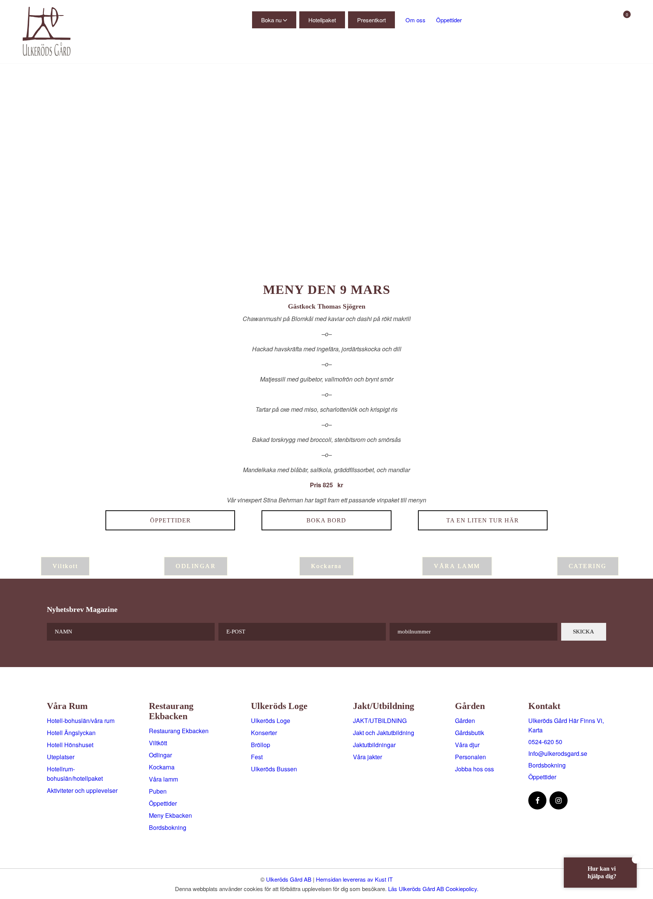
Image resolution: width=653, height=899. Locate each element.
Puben (158, 791)
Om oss (415, 20)
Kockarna (162, 767)
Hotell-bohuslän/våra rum (81, 720)
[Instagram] (558, 800)
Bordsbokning (167, 827)
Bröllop (260, 744)
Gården (465, 720)
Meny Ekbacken (170, 815)
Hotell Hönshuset (70, 744)
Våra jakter (367, 756)
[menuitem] (118, 52)
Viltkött (158, 742)
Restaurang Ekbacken (179, 730)
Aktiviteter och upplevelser (82, 790)
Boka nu (271, 20)
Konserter (264, 732)
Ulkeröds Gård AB (288, 879)
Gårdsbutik (469, 732)
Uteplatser (60, 756)
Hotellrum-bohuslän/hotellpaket (75, 774)
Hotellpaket (322, 20)
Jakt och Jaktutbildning (383, 732)
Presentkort (371, 20)
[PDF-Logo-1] (53, 31)
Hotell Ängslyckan (71, 732)
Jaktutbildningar (374, 744)
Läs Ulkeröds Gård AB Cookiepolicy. (433, 889)
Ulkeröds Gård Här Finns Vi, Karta (566, 725)
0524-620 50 (545, 741)
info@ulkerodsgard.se (557, 753)
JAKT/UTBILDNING (380, 720)
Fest (257, 756)
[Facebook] (537, 800)
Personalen (470, 756)
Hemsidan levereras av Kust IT (354, 879)
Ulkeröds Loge (270, 720)
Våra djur (467, 744)
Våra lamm (163, 779)
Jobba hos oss (474, 769)
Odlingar (160, 755)
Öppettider (449, 20)
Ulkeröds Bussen (274, 769)
